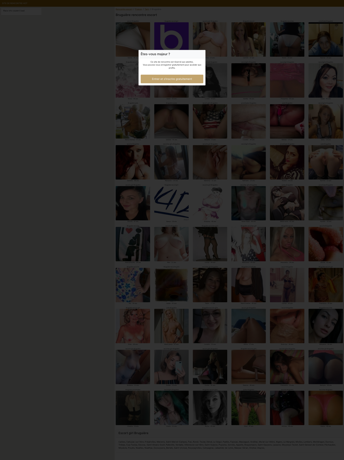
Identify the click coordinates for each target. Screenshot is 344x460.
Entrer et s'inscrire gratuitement (172, 79)
